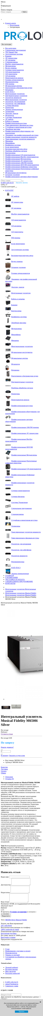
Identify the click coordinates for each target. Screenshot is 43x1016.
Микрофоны (10, 143)
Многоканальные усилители (16, 100)
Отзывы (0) (9, 779)
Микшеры (9, 141)
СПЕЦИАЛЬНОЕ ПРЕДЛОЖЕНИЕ (19, 581)
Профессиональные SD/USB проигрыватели (22, 165)
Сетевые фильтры (12, 105)
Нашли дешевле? (7, 747)
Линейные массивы (12, 129)
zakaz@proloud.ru (11, 984)
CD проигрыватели (12, 72)
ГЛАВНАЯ (9, 575)
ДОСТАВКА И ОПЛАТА (15, 579)
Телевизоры (9, 111)
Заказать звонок (22, 183)
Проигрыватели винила (14, 78)
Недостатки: (5, 892)
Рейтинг (4, 908)
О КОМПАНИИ (11, 577)
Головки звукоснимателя (14, 80)
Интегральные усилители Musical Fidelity (20, 594)
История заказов (11, 969)
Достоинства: (6, 885)
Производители (11, 953)
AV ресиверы (10, 60)
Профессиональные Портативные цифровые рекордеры (21, 462)
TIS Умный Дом (11, 52)
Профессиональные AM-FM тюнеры (19, 163)
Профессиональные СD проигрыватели (20, 155)
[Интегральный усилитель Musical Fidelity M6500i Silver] (6, 711)
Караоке (8, 56)
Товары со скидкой (12, 955)
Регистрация (14, 25)
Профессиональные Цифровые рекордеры (21, 167)
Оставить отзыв (7, 734)
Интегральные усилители (15, 94)
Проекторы (9, 107)
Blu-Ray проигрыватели (14, 64)
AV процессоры (11, 58)
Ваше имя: (5, 877)
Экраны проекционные (14, 109)
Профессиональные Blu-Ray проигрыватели (22, 157)
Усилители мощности (13, 98)
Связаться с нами (11, 986)
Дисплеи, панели (11, 113)
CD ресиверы (10, 76)
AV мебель (9, 119)
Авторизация (15, 27)
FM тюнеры (9, 84)
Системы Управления (13, 117)
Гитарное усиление (12, 175)
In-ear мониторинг (12, 147)
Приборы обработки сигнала (16, 151)
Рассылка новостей (12, 973)
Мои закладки (10, 971)
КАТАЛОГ (9, 190)
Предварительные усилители (16, 96)
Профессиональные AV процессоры (18, 161)
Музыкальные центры (13, 86)
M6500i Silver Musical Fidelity (16, 920)
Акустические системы (14, 54)
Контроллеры (10, 153)
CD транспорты (11, 74)
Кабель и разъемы (12, 121)
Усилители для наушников (15, 101)
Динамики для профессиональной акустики (21, 135)
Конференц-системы (13, 145)
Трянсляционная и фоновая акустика (19, 125)
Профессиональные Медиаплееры (18, 159)
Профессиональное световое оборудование (21, 177)
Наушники (9, 90)
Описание (9, 777)
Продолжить (6, 916)
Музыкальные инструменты (15, 173)
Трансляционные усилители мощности (20, 139)
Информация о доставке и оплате (17, 951)
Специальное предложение (15, 50)
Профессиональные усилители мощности (21, 137)
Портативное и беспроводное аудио (18, 88)
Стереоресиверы (11, 62)
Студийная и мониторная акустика (18, 127)
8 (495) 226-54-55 (11, 982)
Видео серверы (11, 68)
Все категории (10, 48)
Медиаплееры (10, 66)
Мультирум (9, 115)
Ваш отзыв (5, 902)
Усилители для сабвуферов (15, 103)
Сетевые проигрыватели (14, 70)
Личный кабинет (11, 967)
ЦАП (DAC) (10, 92)
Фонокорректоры (11, 82)
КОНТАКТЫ (10, 583)
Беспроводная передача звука (16, 149)
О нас (7, 949)
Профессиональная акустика (16, 123)
